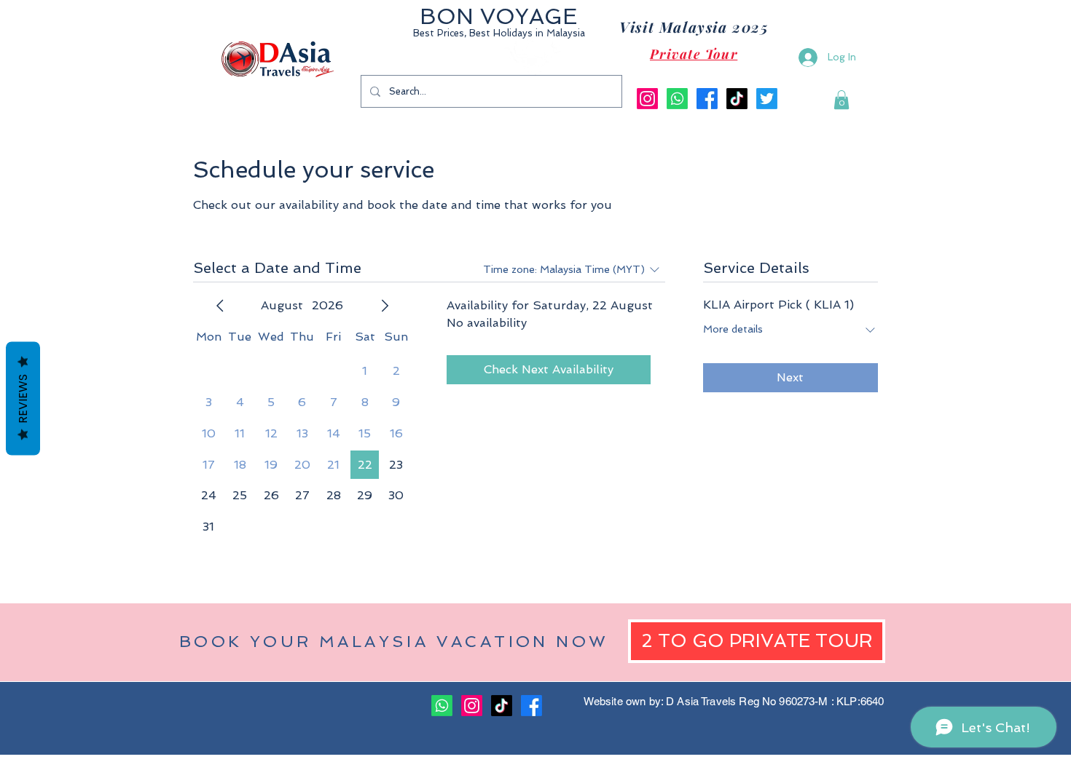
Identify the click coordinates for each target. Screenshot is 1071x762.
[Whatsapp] (677, 98)
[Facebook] (707, 98)
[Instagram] (647, 98)
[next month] (384, 305)
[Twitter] (766, 98)
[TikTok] (737, 98)
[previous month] (220, 305)
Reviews (23, 398)
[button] (841, 99)
